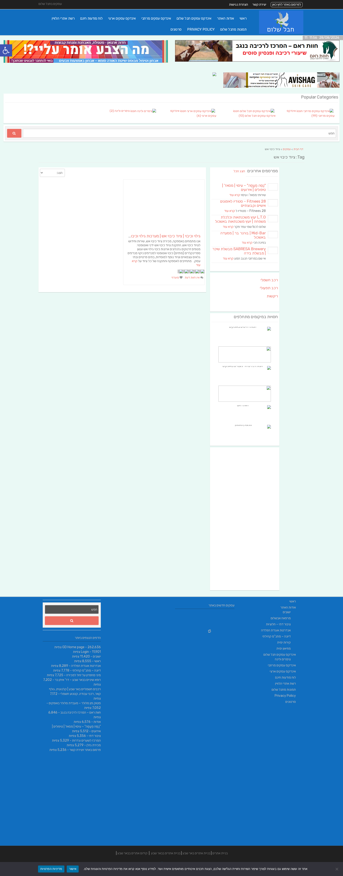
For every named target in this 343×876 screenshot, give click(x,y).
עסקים (287, 149)
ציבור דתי (95, 736)
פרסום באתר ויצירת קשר (85, 750)
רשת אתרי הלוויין (63, 18)
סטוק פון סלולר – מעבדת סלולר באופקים (75, 703)
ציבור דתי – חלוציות (278, 624)
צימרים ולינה (283, 659)
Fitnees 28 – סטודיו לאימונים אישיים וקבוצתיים (243, 203)
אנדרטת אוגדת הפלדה (86, 666)
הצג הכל (239, 171)
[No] (337, 869)
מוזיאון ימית (283, 649)
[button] (6, 50)
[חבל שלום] (281, 33)
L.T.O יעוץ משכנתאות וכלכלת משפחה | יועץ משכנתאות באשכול (240, 219)
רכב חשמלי (269, 280)
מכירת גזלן (94, 745)
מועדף (176, 277)
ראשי (243, 18)
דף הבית (298, 149)
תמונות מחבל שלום (233, 29)
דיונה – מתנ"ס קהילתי (86, 670)
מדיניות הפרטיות (51, 869)
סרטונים (176, 29)
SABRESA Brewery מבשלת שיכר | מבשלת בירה (239, 251)
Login (85, 652)
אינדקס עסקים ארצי (122, 18)
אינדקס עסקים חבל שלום (194, 18)
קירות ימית (284, 642)
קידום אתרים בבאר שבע (132, 853)
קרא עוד (234, 195)
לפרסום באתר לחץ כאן (286, 5)
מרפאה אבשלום (281, 618)
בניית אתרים (220, 853)
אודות (97, 722)
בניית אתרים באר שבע (196, 853)
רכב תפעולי (269, 288)
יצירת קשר (259, 5)
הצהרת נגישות (238, 5)
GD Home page (73, 647)
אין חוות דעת (192, 277)
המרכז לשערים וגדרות (86, 740)
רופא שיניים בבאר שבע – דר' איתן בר (78, 680)
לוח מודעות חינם (91, 18)
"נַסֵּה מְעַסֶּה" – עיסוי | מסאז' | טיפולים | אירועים (244, 187)
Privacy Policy (201, 29)
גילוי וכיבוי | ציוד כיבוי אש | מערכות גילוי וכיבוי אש (162, 236)
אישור (72, 869)
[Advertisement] (245, 519)
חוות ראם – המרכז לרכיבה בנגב (80, 712)
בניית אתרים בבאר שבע (165, 853)
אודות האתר (225, 18)
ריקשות (272, 296)
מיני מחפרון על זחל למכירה (83, 675)
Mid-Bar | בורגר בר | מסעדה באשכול (243, 235)
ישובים (97, 656)
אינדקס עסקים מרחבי (156, 18)
